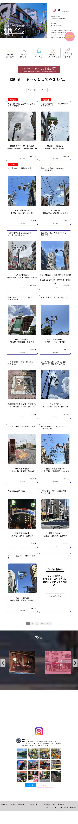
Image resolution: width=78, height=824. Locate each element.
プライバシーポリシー (34, 804)
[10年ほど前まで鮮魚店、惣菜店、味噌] (22, 765)
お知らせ (4, 804)
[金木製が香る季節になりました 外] (45, 776)
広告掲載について (49, 804)
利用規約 (12, 804)
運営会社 (21, 804)
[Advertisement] (39, 709)
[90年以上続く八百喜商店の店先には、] (45, 754)
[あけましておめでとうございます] (22, 754)
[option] (21, 663)
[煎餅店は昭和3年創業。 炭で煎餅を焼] (22, 776)
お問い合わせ (62, 804)
